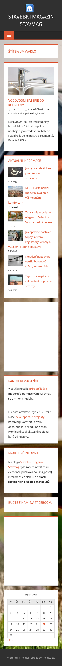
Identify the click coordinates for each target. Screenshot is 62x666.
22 (44, 624)
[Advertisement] (31, 336)
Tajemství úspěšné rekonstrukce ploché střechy (38, 281)
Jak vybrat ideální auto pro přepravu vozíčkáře (39, 173)
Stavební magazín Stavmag (31, 20)
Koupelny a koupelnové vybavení (26, 113)
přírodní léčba (38, 389)
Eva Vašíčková (35, 109)
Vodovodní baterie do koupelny (26, 103)
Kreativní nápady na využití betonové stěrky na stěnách (37, 261)
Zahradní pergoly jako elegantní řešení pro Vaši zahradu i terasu (39, 217)
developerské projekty (30, 417)
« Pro (10, 640)
